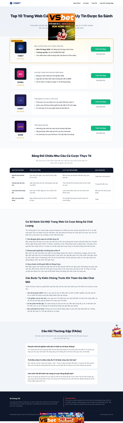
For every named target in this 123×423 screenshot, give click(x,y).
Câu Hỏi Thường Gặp (106, 3)
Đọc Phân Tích (100, 54)
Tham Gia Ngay (100, 49)
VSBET (17, 3)
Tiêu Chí (94, 3)
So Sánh (86, 3)
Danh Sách (76, 3)
